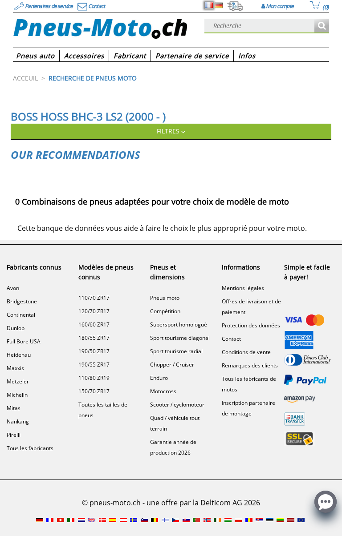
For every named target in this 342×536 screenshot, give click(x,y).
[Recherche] (321, 26)
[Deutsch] (219, 5)
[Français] (209, 5)
